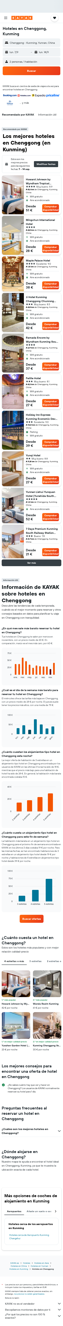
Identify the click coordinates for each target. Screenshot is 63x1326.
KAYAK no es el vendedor (19, 1303)
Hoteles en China (19, 1266)
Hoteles (26, 1263)
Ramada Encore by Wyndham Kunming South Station (42, 340)
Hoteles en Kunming (18, 1269)
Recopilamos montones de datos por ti (27, 1309)
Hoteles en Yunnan (39, 1266)
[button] (5, 18)
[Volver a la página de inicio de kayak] (21, 18)
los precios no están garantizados (29, 1294)
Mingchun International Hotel (40, 222)
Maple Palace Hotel (38, 260)
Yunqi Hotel (33, 455)
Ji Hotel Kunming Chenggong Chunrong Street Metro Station (40, 299)
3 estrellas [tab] (35, 961)
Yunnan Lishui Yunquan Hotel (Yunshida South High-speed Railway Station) (40, 494)
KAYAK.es (14, 1263)
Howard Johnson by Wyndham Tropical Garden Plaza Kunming (40, 181)
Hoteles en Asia (41, 1263)
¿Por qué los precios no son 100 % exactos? (25, 1316)
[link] (32, 919)
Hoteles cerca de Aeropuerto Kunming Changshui (29, 1237)
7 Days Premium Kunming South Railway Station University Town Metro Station (42, 531)
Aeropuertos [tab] (14, 1211)
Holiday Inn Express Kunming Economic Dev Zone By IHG (40, 417)
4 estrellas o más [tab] (14, 961)
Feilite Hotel (33, 378)
